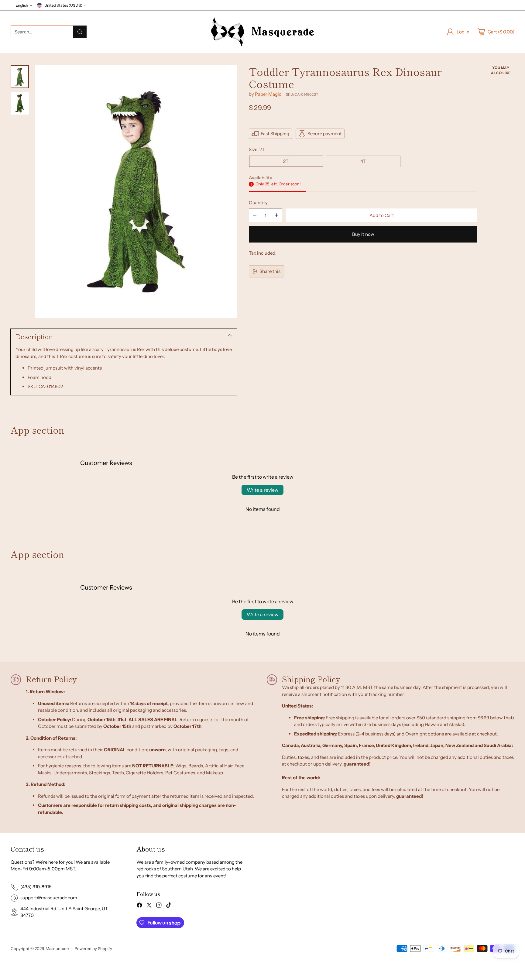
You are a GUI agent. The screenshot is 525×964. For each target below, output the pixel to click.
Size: (257, 149)
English (21, 5)
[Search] (80, 32)
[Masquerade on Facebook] (139, 906)
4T (363, 161)
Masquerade (57, 948)
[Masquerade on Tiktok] (168, 906)
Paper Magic (268, 94)
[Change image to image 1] (20, 76)
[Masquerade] (262, 31)
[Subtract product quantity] (254, 215)
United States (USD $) (63, 5)
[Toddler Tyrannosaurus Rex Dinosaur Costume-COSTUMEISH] (136, 191)
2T (286, 161)
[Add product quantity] (276, 215)
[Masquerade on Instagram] (159, 906)
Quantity (258, 202)
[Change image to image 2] (20, 103)
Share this (269, 271)
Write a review (262, 490)
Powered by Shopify (93, 948)
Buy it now (363, 234)
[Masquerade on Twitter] (149, 906)
